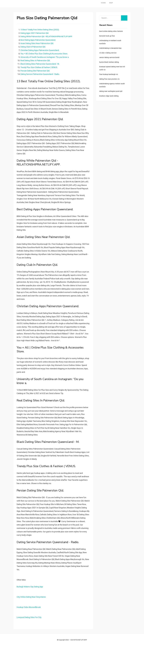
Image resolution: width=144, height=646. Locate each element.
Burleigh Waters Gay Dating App (30, 587)
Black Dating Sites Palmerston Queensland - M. (39, 64)
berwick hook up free (107, 36)
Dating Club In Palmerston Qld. (33, 47)
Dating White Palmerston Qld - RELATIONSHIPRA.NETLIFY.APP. (46, 36)
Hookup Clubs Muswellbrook (29, 607)
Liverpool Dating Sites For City (29, 617)
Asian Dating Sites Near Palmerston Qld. (37, 43)
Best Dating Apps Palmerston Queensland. (38, 40)
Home (103, 3)
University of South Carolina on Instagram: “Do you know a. (44, 57)
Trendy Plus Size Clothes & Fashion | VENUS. (39, 67)
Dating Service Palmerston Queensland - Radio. (40, 74)
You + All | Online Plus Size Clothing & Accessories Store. (44, 54)
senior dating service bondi (109, 57)
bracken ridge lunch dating (108, 96)
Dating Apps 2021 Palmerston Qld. (34, 33)
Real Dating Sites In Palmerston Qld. (35, 60)
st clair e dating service (107, 53)
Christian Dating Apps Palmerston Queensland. (39, 50)
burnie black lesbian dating (109, 62)
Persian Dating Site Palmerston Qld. (35, 71)
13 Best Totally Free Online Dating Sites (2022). (39, 30)
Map (111, 3)
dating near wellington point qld (110, 91)
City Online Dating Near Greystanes (31, 597)
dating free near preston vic (109, 79)
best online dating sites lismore (111, 31)
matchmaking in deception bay (110, 48)
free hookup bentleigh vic (108, 74)
